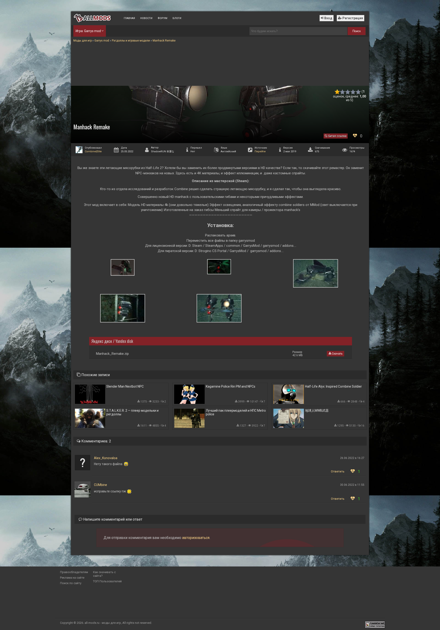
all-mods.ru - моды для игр (103, 622)
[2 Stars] (342, 91)
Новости (146, 18)
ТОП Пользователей (107, 581)
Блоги (177, 18)
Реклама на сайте (72, 577)
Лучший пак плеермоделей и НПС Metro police (236, 412)
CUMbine (100, 485)
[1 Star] (337, 91)
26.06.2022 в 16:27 (352, 458)
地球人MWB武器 (317, 410)
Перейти (260, 151)
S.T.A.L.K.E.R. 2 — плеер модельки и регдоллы (132, 412)
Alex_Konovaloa (105, 458)
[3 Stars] (347, 91)
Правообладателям (74, 572)
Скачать (336, 353)
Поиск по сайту (70, 583)
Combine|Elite (93, 151)
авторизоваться (195, 538)
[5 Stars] (358, 91)
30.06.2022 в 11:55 (352, 484)
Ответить (337, 471)
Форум (162, 18)
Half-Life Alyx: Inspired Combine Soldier (333, 386)
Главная (129, 18)
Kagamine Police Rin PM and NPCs (230, 386)
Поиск (356, 31)
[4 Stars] (353, 91)
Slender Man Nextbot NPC (125, 386)
